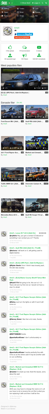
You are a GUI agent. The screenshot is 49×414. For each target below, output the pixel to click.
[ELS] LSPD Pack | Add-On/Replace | (30, 263)
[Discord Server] (15, 30)
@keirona (13, 250)
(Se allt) (19, 102)
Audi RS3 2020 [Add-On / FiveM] (28, 248)
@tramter (13, 372)
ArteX (16, 27)
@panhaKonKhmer (17, 337)
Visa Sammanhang (16, 240)
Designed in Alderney (8, 406)
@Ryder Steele (15, 265)
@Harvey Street (15, 319)
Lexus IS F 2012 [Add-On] (25, 233)
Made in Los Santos (8, 408)
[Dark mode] (42, 3)
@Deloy (13, 302)
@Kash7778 (14, 282)
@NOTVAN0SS (15, 334)
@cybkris (13, 235)
